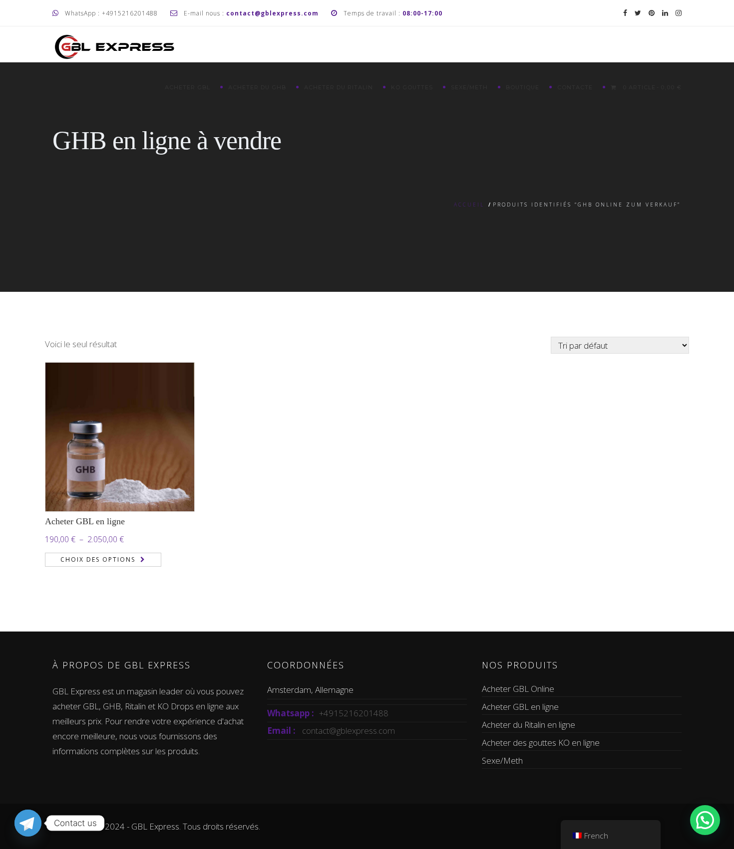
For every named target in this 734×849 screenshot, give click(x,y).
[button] (705, 820)
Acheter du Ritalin (338, 87)
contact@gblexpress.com (348, 730)
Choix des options (97, 559)
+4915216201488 (353, 713)
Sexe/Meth (469, 87)
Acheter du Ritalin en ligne (528, 724)
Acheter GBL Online (518, 688)
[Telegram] (27, 823)
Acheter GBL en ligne (85, 521)
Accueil (469, 204)
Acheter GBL (187, 87)
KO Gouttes (412, 87)
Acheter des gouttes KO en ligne (541, 742)
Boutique (522, 87)
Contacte (575, 87)
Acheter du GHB (257, 87)
